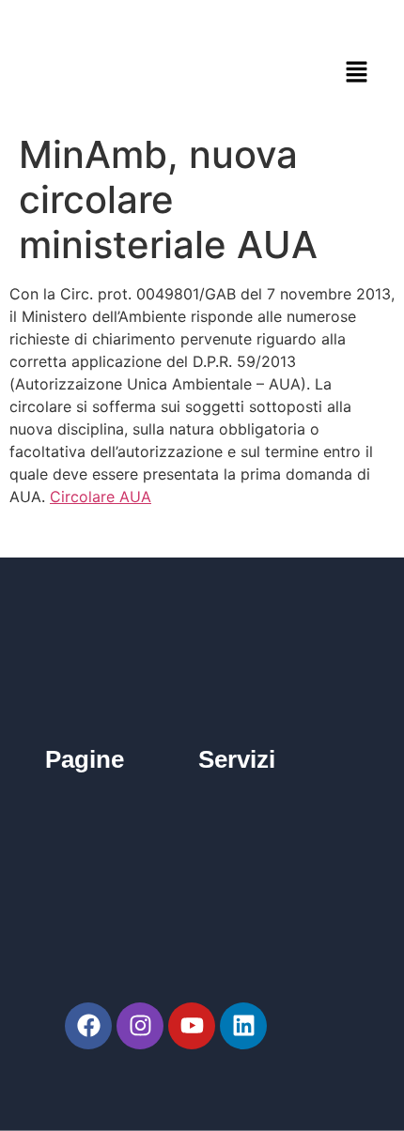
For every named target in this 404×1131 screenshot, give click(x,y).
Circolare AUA (100, 496)
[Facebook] (88, 1025)
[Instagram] (140, 1025)
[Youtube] (191, 1025)
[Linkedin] (243, 1025)
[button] (357, 72)
